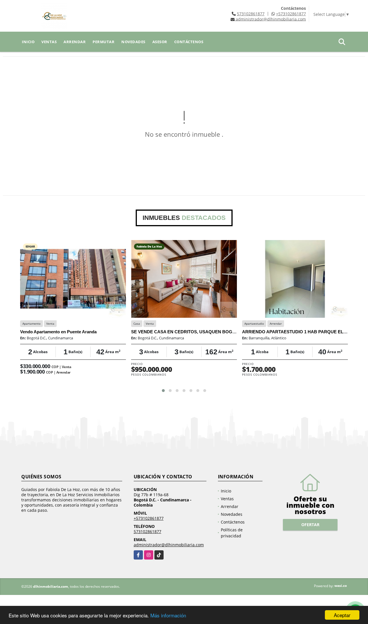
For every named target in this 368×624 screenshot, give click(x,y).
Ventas (49, 41)
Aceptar (342, 615)
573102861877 (250, 13)
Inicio (28, 41)
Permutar (103, 41)
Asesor (159, 41)
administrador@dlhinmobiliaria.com (169, 544)
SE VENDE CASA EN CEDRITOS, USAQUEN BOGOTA (186, 331)
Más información (168, 615)
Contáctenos (189, 41)
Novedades (133, 41)
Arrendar (75, 41)
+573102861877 (291, 13)
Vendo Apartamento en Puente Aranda (58, 331)
